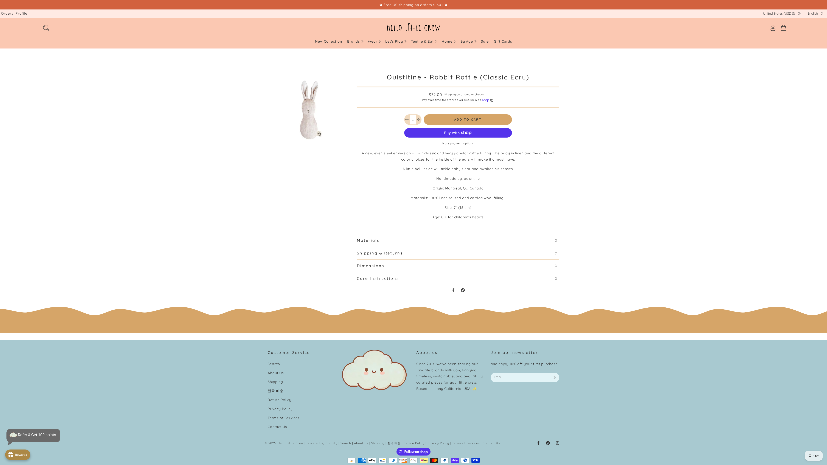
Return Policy (279, 400)
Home (447, 41)
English (812, 13)
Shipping (450, 94)
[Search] (46, 28)
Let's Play (394, 41)
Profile (21, 13)
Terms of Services (284, 418)
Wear (372, 41)
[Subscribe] (554, 377)
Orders (7, 13)
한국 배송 (275, 391)
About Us (276, 373)
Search (274, 364)
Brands (353, 41)
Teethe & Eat (422, 41)
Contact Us (277, 427)
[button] (355, 41)
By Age (466, 41)
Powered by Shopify (321, 443)
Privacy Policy (280, 409)
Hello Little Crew (290, 443)
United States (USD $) (779, 13)
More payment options (458, 143)
